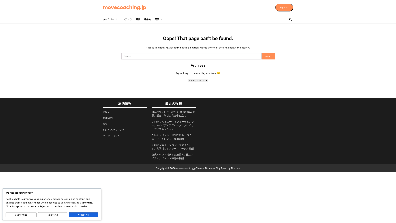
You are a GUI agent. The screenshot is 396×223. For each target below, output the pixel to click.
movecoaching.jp (124, 7)
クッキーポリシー (113, 136)
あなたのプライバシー (115, 130)
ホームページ (110, 19)
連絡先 (147, 19)
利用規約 (108, 117)
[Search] (290, 19)
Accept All (83, 214)
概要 (138, 19)
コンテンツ (126, 19)
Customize (21, 214)
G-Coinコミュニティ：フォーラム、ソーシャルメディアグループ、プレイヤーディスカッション (173, 125)
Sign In (284, 7)
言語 (157, 19)
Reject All (52, 214)
